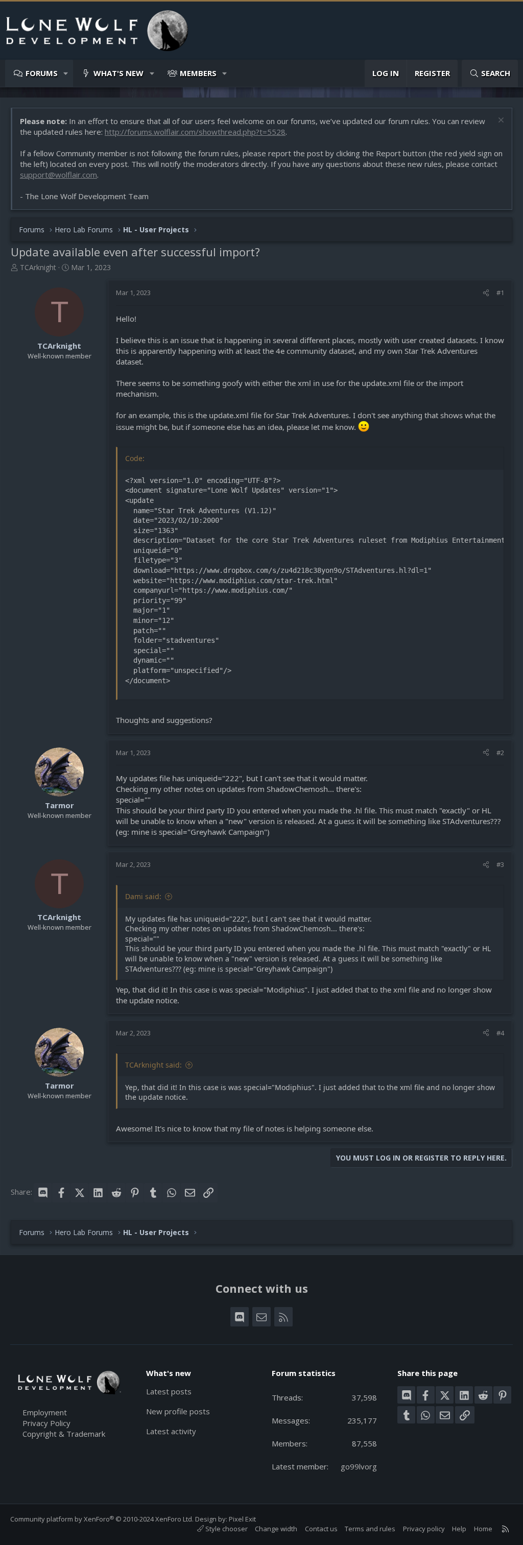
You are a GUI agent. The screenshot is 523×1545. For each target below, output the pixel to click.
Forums (42, 73)
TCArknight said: (153, 1065)
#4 (500, 1032)
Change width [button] (276, 1528)
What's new (118, 73)
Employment (44, 1412)
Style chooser (226, 1528)
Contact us (321, 1528)
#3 (500, 864)
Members (198, 73)
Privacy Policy (46, 1423)
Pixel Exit (242, 1519)
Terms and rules (370, 1528)
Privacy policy (424, 1528)
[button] (66, 73)
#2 (500, 752)
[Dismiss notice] (499, 121)
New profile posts (178, 1411)
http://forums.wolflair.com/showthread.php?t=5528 (195, 132)
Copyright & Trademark (63, 1434)
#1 (500, 292)
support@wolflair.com (58, 175)
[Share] (486, 292)
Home (483, 1528)
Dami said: (143, 896)
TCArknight (38, 267)
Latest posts (169, 1391)
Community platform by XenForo (102, 1519)
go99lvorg (359, 1466)
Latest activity (171, 1431)
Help (459, 1528)
